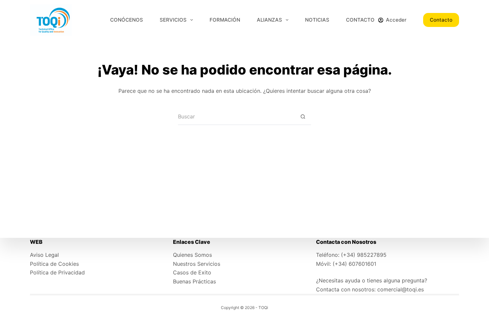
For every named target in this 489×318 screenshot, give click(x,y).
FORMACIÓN (225, 20)
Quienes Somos (192, 254)
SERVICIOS (173, 20)
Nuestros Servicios (196, 263)
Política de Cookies (54, 263)
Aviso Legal (44, 254)
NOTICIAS (317, 20)
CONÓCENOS (126, 20)
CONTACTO (360, 20)
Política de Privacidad (57, 272)
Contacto (441, 20)
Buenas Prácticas (194, 281)
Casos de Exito (192, 272)
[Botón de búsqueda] (302, 116)
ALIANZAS (269, 20)
